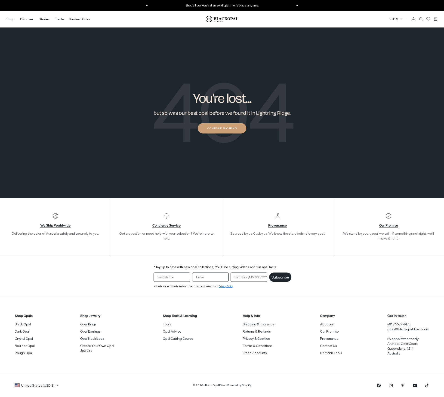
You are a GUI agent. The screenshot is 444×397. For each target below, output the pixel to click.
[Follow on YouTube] (415, 385)
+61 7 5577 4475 (398, 324)
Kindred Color (79, 19)
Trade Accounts (255, 353)
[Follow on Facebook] (378, 385)
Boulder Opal (25, 346)
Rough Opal (24, 353)
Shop (10, 19)
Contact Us (328, 346)
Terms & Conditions (257, 346)
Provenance (329, 338)
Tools (167, 324)
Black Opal (23, 324)
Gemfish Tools (331, 353)
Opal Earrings (90, 331)
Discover (26, 19)
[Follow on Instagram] (390, 385)
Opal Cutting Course (178, 338)
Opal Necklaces (92, 338)
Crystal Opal (24, 338)
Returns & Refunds (257, 331)
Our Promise (329, 331)
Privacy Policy (226, 286)
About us (326, 324)
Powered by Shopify (239, 385)
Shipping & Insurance (258, 324)
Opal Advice (172, 331)
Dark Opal (22, 331)
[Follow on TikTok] (427, 385)
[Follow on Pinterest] (403, 385)
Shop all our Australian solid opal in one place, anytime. (222, 5)
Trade (59, 19)
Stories (44, 19)
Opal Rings (88, 324)
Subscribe (280, 277)
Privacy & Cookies (256, 338)
